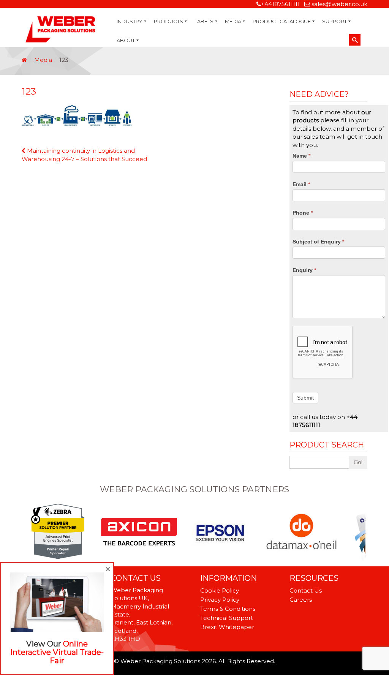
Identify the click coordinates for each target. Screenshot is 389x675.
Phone (303, 213)
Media (43, 59)
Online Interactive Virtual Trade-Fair (57, 652)
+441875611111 (280, 4)
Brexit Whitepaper (227, 627)
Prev (26, 532)
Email (301, 184)
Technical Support (226, 617)
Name (301, 156)
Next (363, 532)
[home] (24, 59)
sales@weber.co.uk (339, 4)
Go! (358, 462)
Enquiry (304, 270)
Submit (305, 398)
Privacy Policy (219, 599)
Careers (300, 599)
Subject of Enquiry (318, 242)
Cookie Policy (219, 590)
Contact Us (305, 590)
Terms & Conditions (227, 608)
